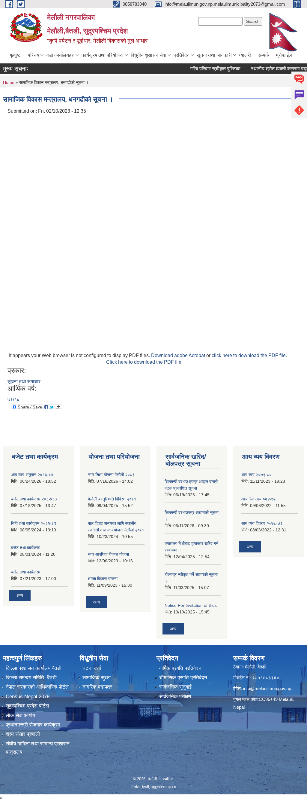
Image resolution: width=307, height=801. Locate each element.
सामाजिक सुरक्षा (96, 677)
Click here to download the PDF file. (144, 362)
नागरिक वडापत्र (97, 687)
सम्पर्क (263, 55)
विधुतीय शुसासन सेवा (148, 55)
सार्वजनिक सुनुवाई (175, 687)
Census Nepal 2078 (27, 696)
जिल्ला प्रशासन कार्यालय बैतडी (33, 668)
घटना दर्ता (91, 668)
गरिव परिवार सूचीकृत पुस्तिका (205, 68)
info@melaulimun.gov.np (267, 688)
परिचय (33, 55)
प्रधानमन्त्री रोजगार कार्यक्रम (33, 725)
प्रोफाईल (284, 55)
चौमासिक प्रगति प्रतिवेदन (183, 677)
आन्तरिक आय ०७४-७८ (258, 499)
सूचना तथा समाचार (23, 381)
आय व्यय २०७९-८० (256, 474)
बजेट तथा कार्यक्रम (25, 547)
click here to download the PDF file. (249, 355)
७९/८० (13, 399)
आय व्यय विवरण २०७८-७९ (261, 523)
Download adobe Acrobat (178, 355)
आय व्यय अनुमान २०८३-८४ (32, 474)
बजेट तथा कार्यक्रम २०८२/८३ (34, 499)
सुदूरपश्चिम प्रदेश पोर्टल (27, 706)
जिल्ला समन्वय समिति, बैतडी (31, 677)
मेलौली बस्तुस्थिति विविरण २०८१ (112, 499)
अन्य (19, 595)
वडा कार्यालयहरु (60, 55)
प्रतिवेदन (181, 55)
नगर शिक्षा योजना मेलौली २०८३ (111, 474)
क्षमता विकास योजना (103, 578)
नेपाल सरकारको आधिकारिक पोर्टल (37, 687)
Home (8, 82)
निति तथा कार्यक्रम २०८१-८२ (33, 523)
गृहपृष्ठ (15, 55)
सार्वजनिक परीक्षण (175, 696)
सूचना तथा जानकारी (214, 55)
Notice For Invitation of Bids (191, 605)
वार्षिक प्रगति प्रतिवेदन (180, 668)
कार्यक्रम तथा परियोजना (103, 55)
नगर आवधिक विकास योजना (108, 554)
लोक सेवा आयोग (20, 715)
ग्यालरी (245, 55)
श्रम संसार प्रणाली (23, 734)
